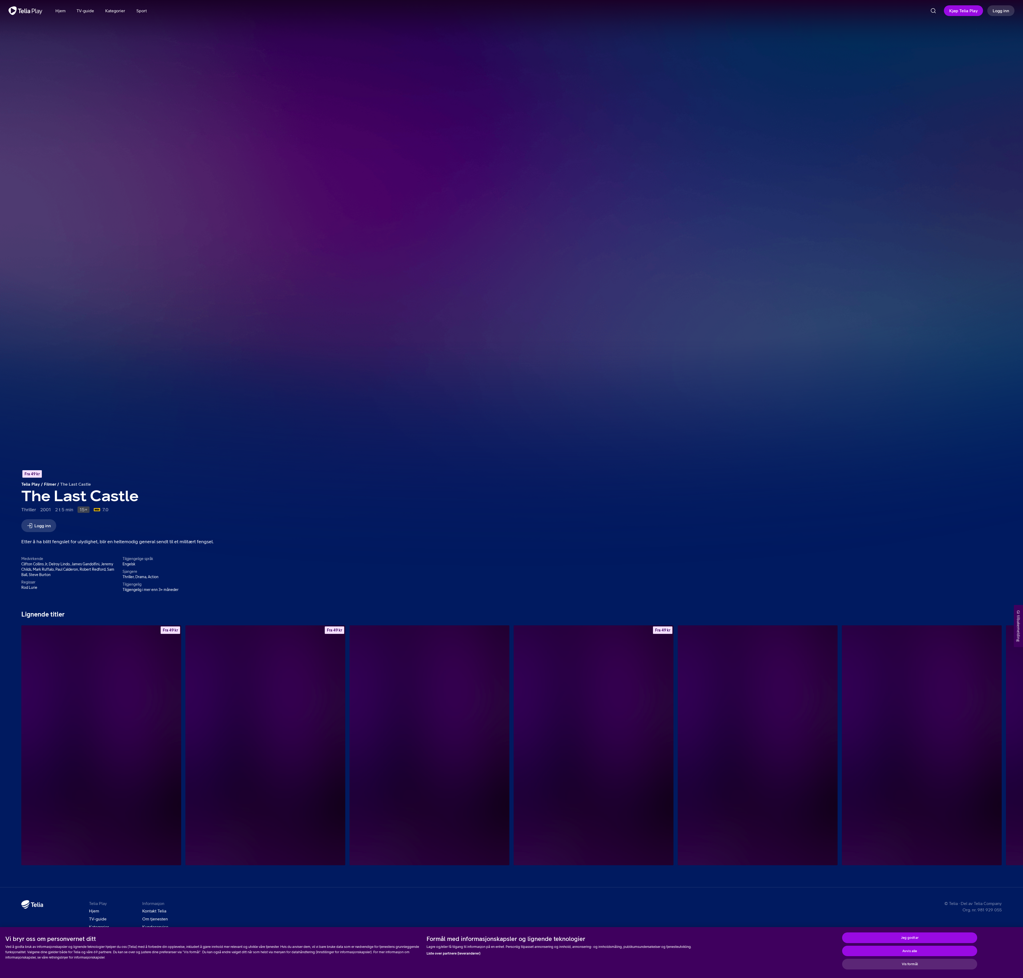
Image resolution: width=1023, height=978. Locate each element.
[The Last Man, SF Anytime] (101, 745)
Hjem (94, 910)
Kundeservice (155, 926)
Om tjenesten (155, 918)
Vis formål (910, 964)
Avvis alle (909, 951)
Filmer (50, 484)
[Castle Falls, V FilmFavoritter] (922, 745)
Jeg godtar (910, 938)
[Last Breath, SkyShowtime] (429, 745)
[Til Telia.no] (32, 904)
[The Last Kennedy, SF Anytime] (265, 745)
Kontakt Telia (154, 910)
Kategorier (99, 926)
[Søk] (933, 10)
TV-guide (98, 918)
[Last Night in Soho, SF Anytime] (593, 745)
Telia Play (30, 484)
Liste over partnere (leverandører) (453, 953)
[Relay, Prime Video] (758, 745)
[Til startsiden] (25, 10)
